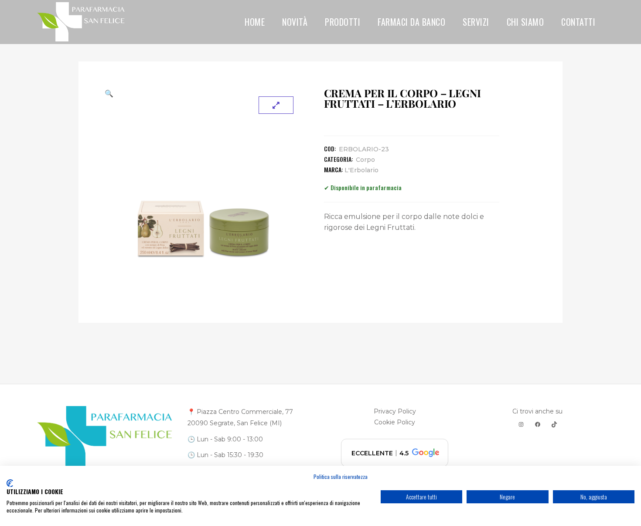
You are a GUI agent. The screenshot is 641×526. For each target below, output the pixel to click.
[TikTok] (554, 424)
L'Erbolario (361, 170)
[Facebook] (538, 424)
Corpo (365, 160)
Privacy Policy (395, 411)
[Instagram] (521, 424)
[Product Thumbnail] (276, 105)
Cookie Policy (394, 422)
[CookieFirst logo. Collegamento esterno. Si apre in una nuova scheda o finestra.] (10, 483)
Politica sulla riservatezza (341, 476)
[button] (203, 93)
